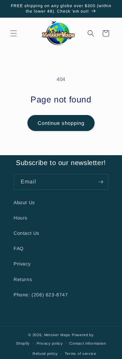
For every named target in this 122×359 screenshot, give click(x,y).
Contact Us (26, 233)
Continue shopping (61, 123)
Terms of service (80, 354)
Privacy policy (50, 343)
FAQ (19, 248)
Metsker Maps (57, 335)
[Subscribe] (100, 182)
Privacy (22, 263)
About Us (24, 202)
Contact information (87, 343)
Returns (23, 279)
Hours (20, 218)
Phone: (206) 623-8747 (41, 294)
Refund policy (45, 354)
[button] (13, 33)
